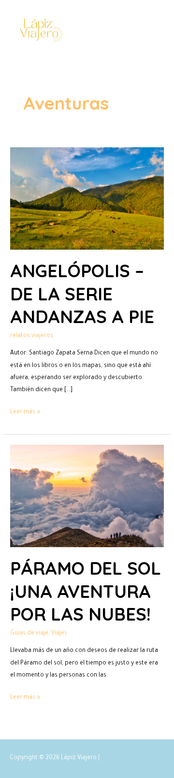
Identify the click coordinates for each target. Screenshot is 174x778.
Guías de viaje (29, 633)
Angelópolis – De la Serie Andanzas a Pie (82, 293)
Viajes (59, 633)
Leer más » (25, 411)
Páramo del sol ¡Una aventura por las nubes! (85, 591)
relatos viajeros (31, 336)
